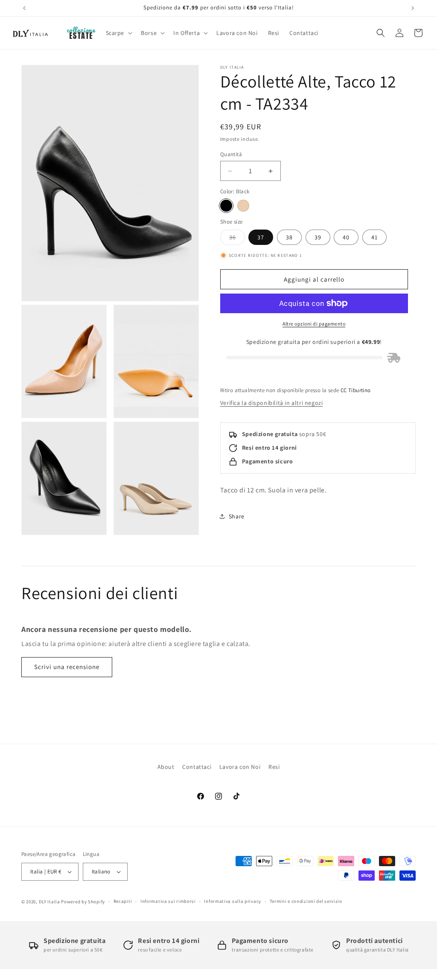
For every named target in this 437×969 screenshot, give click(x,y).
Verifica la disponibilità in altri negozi (271, 403)
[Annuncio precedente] (24, 8)
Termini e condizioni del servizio (306, 901)
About (166, 767)
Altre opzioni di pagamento (314, 323)
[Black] (226, 206)
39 (318, 237)
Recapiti (123, 901)
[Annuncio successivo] (412, 8)
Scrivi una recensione (66, 667)
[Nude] (243, 206)
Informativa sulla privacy (232, 901)
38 (289, 237)
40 (346, 237)
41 (374, 237)
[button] (118, 33)
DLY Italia (49, 902)
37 (260, 237)
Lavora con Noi (239, 767)
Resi (274, 767)
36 (237, 239)
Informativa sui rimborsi (168, 901)
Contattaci (196, 767)
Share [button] (237, 516)
